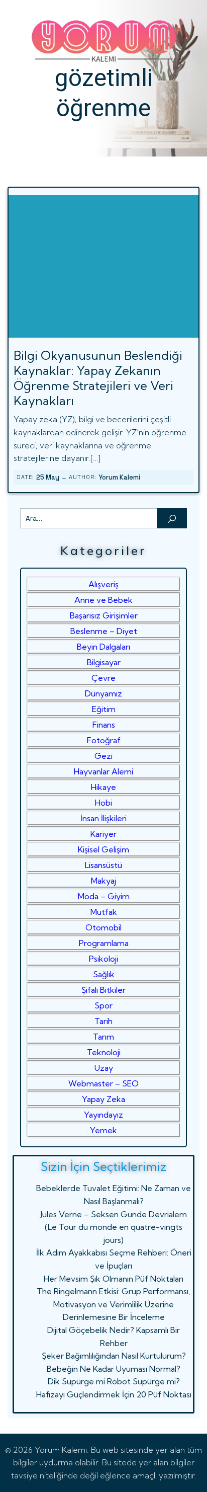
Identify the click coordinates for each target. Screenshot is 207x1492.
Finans (103, 725)
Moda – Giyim (104, 896)
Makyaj (103, 881)
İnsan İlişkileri (103, 818)
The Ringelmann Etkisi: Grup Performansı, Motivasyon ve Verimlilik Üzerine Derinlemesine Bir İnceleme (113, 1304)
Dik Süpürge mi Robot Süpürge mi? (114, 1381)
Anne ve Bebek (103, 600)
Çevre (103, 678)
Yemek (103, 1130)
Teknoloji (104, 1052)
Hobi (103, 803)
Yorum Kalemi (119, 477)
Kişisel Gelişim (103, 849)
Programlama (104, 943)
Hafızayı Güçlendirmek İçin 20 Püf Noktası (113, 1394)
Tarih (103, 1021)
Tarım (103, 1037)
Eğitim (104, 709)
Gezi (103, 756)
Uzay (103, 1068)
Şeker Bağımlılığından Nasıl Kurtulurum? (114, 1356)
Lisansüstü (103, 865)
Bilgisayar (104, 662)
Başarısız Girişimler (104, 615)
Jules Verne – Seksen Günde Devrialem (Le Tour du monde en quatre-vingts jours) (113, 1227)
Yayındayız (103, 1115)
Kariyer (103, 834)
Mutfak (103, 912)
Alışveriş (103, 584)
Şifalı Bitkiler (103, 990)
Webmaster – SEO (103, 1083)
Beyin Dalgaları (103, 647)
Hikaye (103, 787)
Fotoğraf (104, 740)
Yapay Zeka (103, 1099)
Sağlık (104, 974)
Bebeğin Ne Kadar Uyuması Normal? (113, 1369)
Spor (103, 1005)
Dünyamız (103, 693)
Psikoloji (103, 959)
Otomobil (103, 927)
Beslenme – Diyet (103, 631)
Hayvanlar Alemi (103, 771)
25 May (47, 477)
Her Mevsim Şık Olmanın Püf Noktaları (113, 1279)
